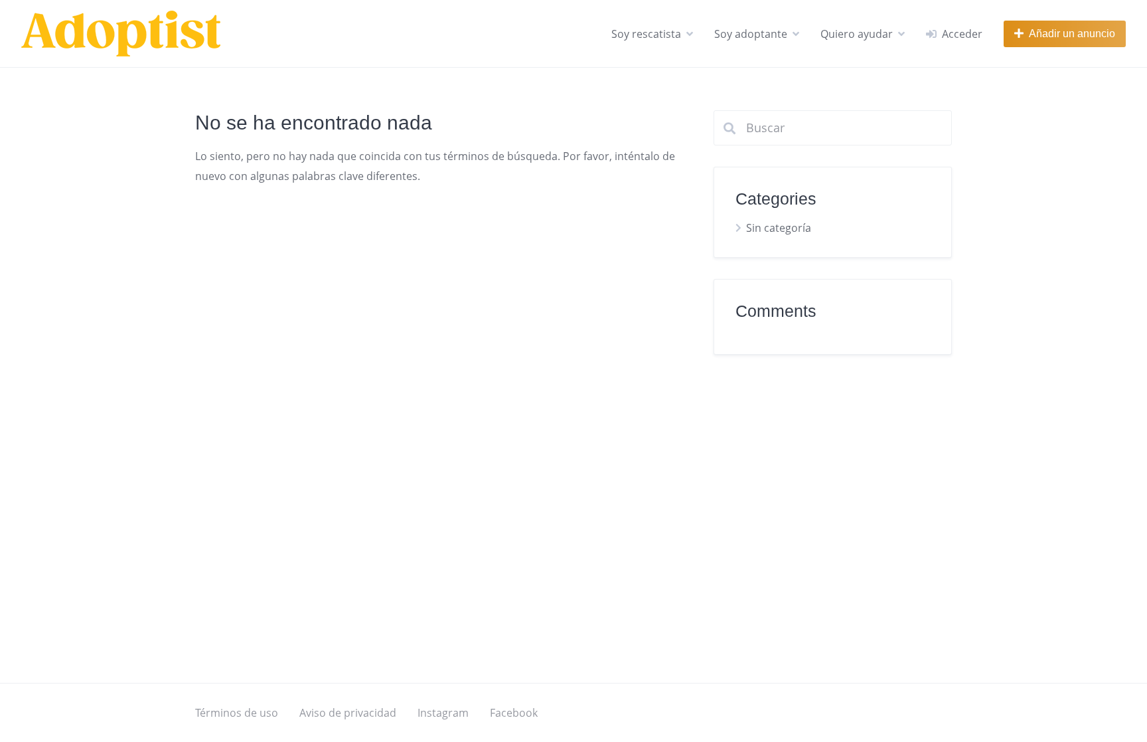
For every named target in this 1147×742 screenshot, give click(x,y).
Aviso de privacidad (347, 712)
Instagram (443, 712)
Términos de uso (236, 712)
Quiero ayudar (856, 34)
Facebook (514, 712)
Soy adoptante (750, 34)
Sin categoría (778, 228)
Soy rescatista (646, 34)
